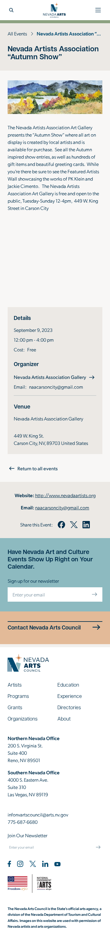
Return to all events (37, 468)
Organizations (23, 718)
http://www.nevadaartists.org (65, 495)
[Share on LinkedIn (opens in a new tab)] (86, 524)
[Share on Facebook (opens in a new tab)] (61, 524)
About (64, 718)
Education (68, 684)
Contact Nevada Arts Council (44, 627)
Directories (69, 707)
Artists (15, 684)
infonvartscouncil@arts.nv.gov (38, 814)
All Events (17, 33)
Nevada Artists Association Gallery (55, 376)
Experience (69, 696)
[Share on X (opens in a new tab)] (73, 524)
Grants (15, 707)
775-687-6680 (23, 822)
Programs (18, 696)
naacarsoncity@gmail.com (56, 386)
